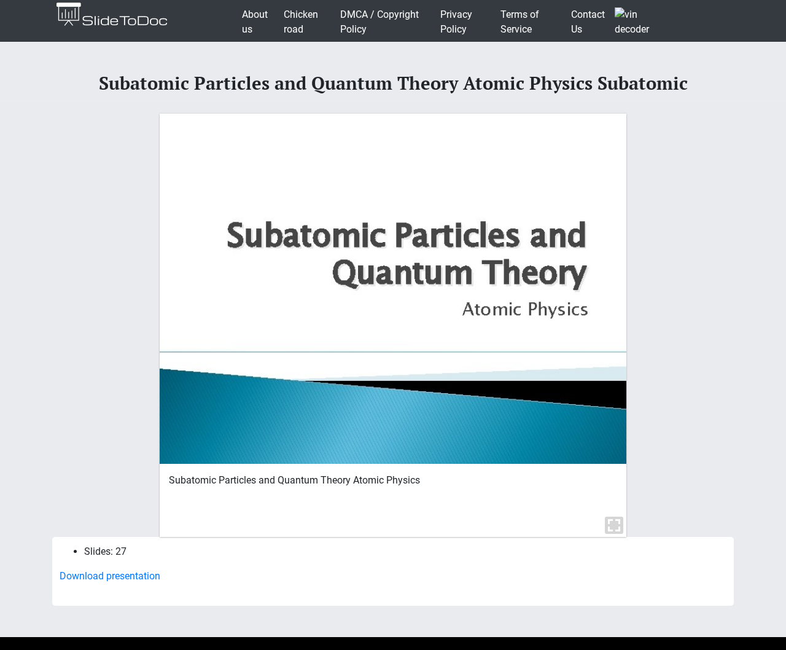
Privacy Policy (456, 22)
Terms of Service (519, 22)
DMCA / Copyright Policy (379, 22)
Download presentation (110, 576)
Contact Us (588, 22)
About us (255, 22)
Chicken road (301, 22)
